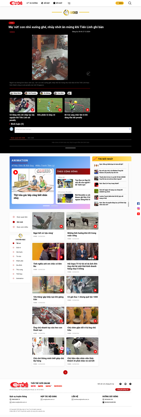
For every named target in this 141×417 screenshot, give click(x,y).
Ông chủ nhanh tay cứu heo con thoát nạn (47, 328)
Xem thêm (65, 372)
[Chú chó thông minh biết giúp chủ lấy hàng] (48, 346)
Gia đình (19, 265)
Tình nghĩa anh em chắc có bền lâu (47, 264)
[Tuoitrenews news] (58, 386)
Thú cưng (19, 270)
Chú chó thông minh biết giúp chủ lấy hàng (48, 359)
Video (11, 23)
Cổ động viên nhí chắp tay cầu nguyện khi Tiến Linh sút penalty (22, 117)
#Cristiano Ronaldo (65, 192)
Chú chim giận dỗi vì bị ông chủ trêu (81, 328)
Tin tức (18, 256)
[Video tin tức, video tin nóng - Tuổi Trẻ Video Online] (50, 386)
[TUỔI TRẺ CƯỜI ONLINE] (19, 385)
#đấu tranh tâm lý (45, 165)
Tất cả (18, 243)
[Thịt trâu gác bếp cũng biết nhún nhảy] (33, 180)
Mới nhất (20, 222)
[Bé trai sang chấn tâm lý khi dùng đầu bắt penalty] (77, 105)
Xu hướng (34, 3)
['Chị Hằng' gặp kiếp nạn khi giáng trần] (48, 284)
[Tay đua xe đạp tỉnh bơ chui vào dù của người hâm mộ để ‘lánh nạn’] (65, 183)
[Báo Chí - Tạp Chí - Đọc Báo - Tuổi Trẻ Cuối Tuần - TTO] (41, 386)
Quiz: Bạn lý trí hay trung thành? (109, 183)
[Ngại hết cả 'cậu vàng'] (48, 221)
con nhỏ (61, 93)
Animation (19, 278)
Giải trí (18, 248)
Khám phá (19, 261)
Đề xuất (59, 3)
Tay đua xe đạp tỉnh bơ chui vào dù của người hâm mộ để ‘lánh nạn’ (86, 182)
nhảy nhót (17, 93)
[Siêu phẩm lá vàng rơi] (50, 105)
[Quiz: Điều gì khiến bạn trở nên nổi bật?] (96, 165)
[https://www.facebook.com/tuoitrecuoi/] (120, 384)
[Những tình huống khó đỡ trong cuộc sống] (82, 221)
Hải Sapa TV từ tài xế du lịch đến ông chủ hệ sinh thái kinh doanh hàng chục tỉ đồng (82, 266)
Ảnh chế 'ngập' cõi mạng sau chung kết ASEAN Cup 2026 (111, 191)
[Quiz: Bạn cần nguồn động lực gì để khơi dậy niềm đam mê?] (96, 204)
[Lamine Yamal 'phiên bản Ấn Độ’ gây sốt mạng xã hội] (96, 197)
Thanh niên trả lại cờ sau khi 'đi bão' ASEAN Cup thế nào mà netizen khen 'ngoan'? (112, 178)
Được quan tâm (22, 217)
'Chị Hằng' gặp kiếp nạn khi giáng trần (48, 298)
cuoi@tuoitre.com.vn (49, 399)
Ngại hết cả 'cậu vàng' (43, 233)
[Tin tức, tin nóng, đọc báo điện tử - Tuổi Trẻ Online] (34, 386)
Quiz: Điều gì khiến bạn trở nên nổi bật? (111, 164)
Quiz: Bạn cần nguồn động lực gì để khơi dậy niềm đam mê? (112, 204)
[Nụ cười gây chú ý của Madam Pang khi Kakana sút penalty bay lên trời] (96, 172)
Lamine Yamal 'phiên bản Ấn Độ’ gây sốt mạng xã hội (111, 197)
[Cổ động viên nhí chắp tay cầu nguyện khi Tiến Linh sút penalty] (22, 105)
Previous (9, 186)
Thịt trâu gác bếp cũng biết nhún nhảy (30, 196)
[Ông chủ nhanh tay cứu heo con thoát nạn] (48, 315)
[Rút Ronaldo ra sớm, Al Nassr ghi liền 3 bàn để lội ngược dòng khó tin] (65, 198)
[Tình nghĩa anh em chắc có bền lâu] (48, 251)
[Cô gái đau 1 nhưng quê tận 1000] (82, 284)
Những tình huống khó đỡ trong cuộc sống (81, 234)
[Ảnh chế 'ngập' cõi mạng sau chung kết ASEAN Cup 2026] (96, 191)
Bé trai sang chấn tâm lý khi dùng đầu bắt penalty (76, 116)
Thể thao (19, 274)
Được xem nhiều (22, 227)
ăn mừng (47, 93)
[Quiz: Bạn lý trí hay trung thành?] (96, 185)
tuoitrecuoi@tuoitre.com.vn (81, 399)
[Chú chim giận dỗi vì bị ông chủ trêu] (82, 315)
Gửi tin (121, 3)
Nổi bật (47, 3)
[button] (68, 3)
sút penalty (32, 93)
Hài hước (19, 252)
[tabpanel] (33, 186)
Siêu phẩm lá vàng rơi (46, 115)
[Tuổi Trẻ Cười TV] (125, 384)
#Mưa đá (61, 177)
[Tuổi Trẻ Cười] (130, 384)
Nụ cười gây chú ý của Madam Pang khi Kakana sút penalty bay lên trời (111, 172)
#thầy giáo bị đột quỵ (23, 165)
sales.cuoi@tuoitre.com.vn (19, 402)
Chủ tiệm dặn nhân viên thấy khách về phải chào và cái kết (80, 359)
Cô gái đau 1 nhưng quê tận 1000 (82, 297)
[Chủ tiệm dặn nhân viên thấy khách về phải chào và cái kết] (82, 346)
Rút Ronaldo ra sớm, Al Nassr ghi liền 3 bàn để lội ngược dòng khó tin (86, 197)
